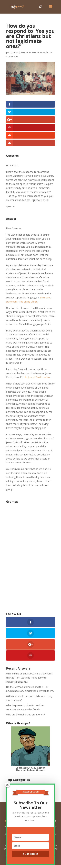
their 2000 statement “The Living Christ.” (28, 299)
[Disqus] (30, 557)
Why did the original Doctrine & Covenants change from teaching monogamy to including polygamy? (29, 677)
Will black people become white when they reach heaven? (29, 698)
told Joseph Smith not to (36, 377)
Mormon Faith (40, 52)
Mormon (26, 52)
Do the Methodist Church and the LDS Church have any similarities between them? (30, 689)
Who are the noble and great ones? (25, 714)
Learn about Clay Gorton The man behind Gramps (31, 769)
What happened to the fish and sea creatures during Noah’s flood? (25, 707)
